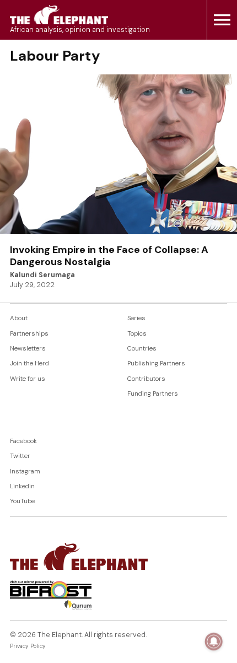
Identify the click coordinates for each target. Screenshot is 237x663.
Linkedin (22, 486)
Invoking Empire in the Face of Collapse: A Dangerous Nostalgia (109, 255)
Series (136, 318)
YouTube (22, 501)
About (19, 318)
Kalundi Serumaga (42, 275)
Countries (142, 348)
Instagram (25, 471)
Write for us (27, 379)
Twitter (20, 456)
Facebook (23, 441)
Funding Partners (152, 394)
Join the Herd (29, 363)
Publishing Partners (156, 363)
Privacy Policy (28, 646)
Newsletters (28, 348)
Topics (137, 334)
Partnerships (29, 334)
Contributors (146, 379)
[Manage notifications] (214, 641)
